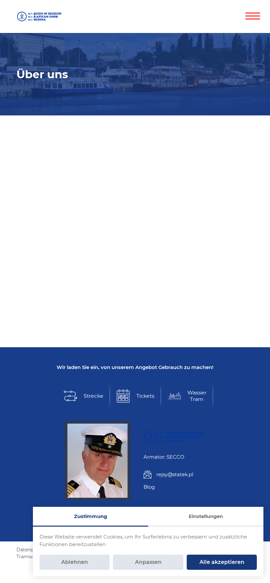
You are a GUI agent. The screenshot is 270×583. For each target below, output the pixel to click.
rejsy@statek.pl (174, 474)
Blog (149, 487)
